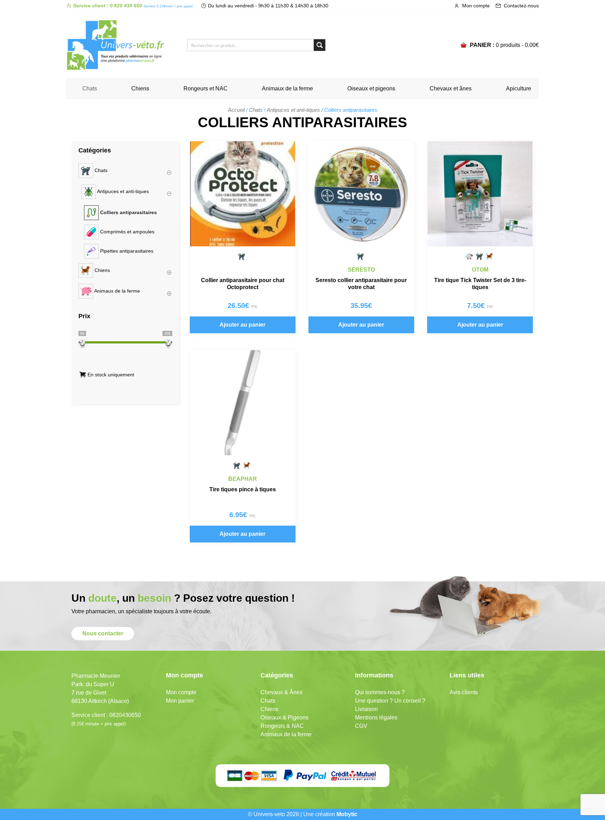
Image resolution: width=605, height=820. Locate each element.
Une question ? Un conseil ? (390, 701)
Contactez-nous (520, 5)
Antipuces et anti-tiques (293, 110)
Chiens (140, 88)
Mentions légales (376, 717)
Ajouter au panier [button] (242, 325)
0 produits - (517, 45)
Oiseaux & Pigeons (284, 717)
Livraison (366, 709)
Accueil (236, 110)
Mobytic (346, 814)
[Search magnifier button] (319, 45)
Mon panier (180, 701)
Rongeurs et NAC (205, 88)
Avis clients (464, 692)
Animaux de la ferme (287, 88)
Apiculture (518, 88)
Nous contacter (102, 633)
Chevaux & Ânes (281, 692)
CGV (361, 726)
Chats (89, 88)
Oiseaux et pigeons (371, 88)
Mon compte (475, 5)
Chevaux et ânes (451, 88)
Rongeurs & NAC (282, 726)
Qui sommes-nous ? (380, 692)
